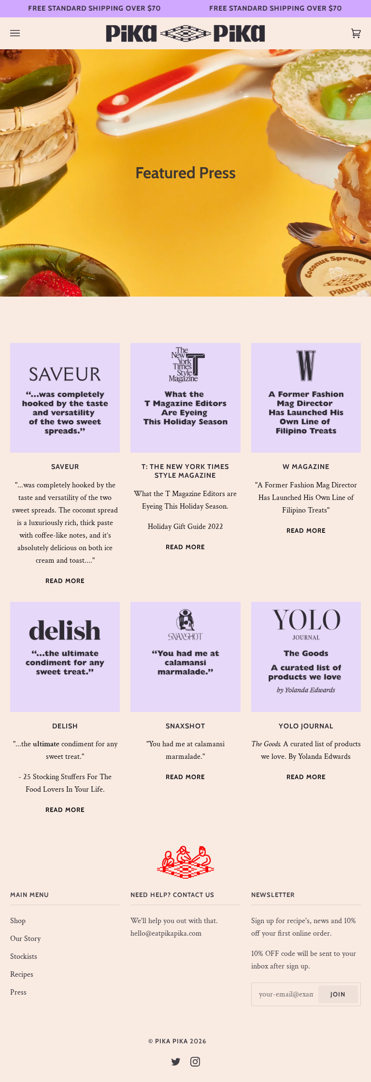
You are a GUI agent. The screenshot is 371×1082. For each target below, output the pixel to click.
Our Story (25, 939)
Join (337, 994)
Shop (18, 921)
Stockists (23, 957)
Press (18, 992)
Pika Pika (171, 1041)
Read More (65, 580)
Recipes (21, 974)
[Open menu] (24, 33)
